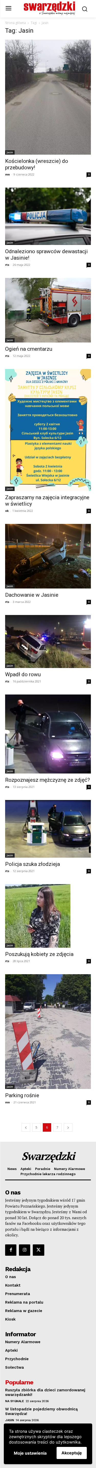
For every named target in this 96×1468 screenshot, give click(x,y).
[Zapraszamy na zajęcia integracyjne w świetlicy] (48, 430)
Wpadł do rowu (23, 674)
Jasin (10, 152)
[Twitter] (38, 1250)
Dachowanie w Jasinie (31, 595)
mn (7, 174)
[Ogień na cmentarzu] (48, 310)
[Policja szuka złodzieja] (48, 828)
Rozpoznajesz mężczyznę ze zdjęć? (47, 780)
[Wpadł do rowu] (48, 641)
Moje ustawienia (30, 1453)
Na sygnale (14, 1401)
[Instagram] (24, 1250)
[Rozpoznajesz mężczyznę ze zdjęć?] (48, 734)
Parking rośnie (22, 1095)
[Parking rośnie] (48, 1031)
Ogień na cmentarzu (28, 349)
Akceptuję (71, 1452)
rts (7, 265)
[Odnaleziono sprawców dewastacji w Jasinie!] (48, 216)
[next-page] (68, 1127)
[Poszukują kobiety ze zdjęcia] (48, 916)
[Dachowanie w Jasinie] (48, 556)
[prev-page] (26, 1127)
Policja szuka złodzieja (32, 864)
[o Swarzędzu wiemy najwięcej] (49, 8)
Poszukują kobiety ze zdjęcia (39, 954)
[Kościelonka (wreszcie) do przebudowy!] (48, 97)
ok (7, 511)
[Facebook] (10, 1250)
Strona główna (15, 23)
